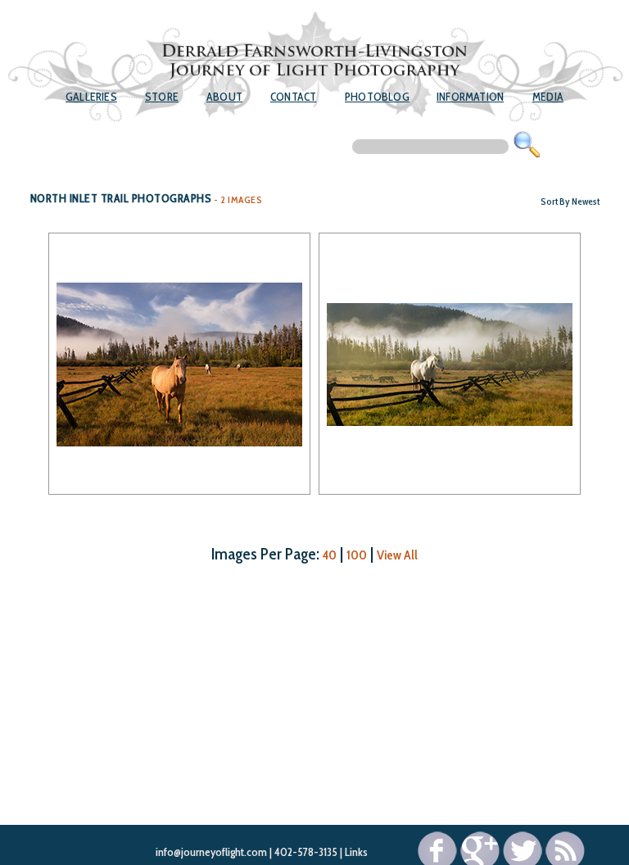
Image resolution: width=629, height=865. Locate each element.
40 (330, 555)
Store (162, 96)
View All (397, 555)
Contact (293, 96)
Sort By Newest (570, 201)
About (224, 96)
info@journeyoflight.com (211, 852)
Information (470, 96)
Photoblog (377, 96)
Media (547, 96)
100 (356, 555)
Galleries (91, 96)
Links (356, 852)
